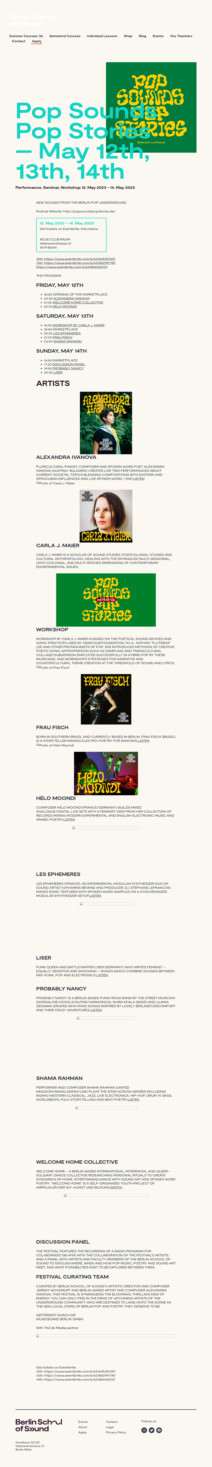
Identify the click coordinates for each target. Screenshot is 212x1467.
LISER (58, 372)
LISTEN (138, 478)
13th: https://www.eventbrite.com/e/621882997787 (76, 263)
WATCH (116, 1187)
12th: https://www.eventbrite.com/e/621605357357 (75, 259)
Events (158, 36)
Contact (18, 41)
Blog (142, 36)
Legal (110, 1427)
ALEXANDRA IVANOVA (71, 298)
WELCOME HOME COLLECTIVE (78, 302)
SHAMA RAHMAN (67, 341)
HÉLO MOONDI (64, 306)
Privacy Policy (116, 1432)
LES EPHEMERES (67, 333)
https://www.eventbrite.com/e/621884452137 (72, 267)
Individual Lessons (102, 36)
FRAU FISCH (62, 337)
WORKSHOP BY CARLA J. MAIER (78, 325)
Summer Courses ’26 (26, 36)
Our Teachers (181, 36)
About (82, 1427)
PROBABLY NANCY (68, 368)
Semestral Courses (65, 36)
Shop (128, 36)
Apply (37, 41)
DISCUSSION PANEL (68, 364)
